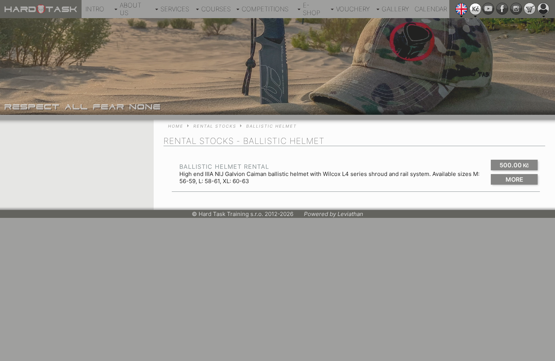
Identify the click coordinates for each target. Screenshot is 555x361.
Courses (216, 9)
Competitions (265, 9)
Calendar (431, 9)
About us (130, 9)
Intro (94, 9)
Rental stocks (214, 126)
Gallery (395, 9)
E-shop (311, 9)
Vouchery (353, 9)
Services (174, 9)
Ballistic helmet (271, 126)
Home (175, 126)
